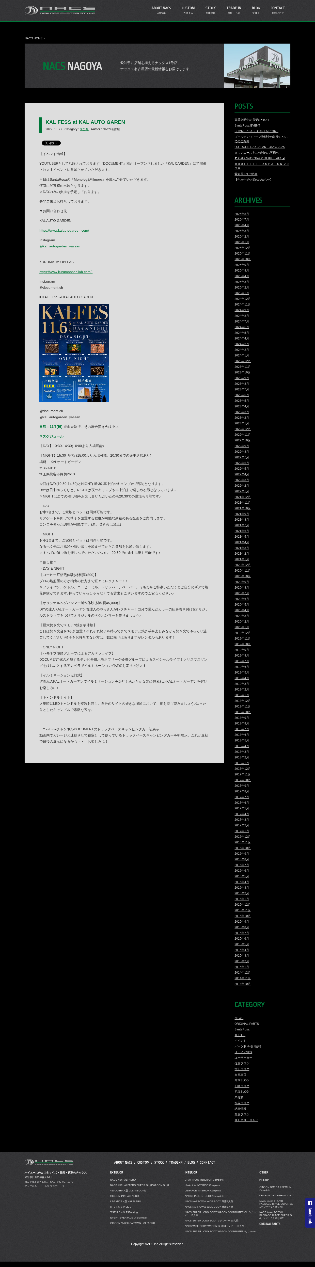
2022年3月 (242, 480)
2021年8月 (242, 519)
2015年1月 (242, 967)
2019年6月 (242, 667)
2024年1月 (242, 355)
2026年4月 (242, 225)
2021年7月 (242, 525)
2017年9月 (242, 785)
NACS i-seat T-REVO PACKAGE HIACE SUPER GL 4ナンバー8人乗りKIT (276, 1215)
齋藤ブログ (242, 1114)
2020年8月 (242, 587)
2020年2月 (242, 621)
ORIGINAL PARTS (247, 1024)
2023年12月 (243, 361)
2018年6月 (242, 735)
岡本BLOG (242, 1080)
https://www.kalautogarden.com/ (64, 230)
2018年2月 (242, 757)
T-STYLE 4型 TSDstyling (124, 1212)
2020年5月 (242, 604)
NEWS (239, 1018)
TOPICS (240, 1035)
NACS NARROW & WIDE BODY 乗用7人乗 (209, 1201)
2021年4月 (242, 542)
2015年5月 (242, 944)
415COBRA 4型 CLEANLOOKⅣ (128, 1190)
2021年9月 (242, 514)
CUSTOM (143, 1162)
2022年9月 (242, 446)
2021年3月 (242, 548)
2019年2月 (242, 689)
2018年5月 (242, 740)
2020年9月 (242, 582)
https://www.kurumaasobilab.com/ (66, 272)
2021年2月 (242, 553)
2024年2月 (242, 350)
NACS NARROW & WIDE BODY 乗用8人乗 (209, 1206)
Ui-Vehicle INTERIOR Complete (202, 1185)
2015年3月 (242, 955)
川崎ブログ (242, 1086)
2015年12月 (243, 904)
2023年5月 (242, 400)
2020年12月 (243, 565)
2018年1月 (242, 763)
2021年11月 (243, 502)
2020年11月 (243, 570)
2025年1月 (242, 293)
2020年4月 (242, 610)
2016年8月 (242, 859)
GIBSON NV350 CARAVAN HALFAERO (132, 1223)
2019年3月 (242, 684)
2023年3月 (242, 412)
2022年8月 (242, 451)
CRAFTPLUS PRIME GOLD (275, 1195)
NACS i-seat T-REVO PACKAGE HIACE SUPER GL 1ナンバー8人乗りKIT (276, 1204)
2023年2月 (242, 417)
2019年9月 (242, 650)
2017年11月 (243, 774)
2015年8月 (242, 927)
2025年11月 (243, 253)
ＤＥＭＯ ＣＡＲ (246, 1120)
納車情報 (240, 1108)
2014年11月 (243, 978)
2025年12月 (243, 248)
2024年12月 (243, 299)
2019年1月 (242, 695)
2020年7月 (242, 593)
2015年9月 (242, 921)
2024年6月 (242, 327)
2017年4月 (242, 814)
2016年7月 (242, 865)
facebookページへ (310, 1213)
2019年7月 (242, 661)
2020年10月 (243, 576)
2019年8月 (242, 655)
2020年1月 (242, 627)
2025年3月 (242, 282)
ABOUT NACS (123, 1162)
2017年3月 (242, 819)
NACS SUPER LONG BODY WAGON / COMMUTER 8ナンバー (220, 1231)
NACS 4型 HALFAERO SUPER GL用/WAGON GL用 (139, 1185)
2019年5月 (242, 672)
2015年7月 (242, 933)
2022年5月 (242, 468)
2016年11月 (243, 842)
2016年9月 (242, 853)
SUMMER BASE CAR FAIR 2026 (256, 131)
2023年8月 (242, 383)
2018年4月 (242, 746)
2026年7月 (242, 219)
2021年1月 (242, 559)
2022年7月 (242, 457)
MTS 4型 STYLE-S (120, 1206)
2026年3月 (242, 231)
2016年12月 (243, 836)
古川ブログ (242, 1069)
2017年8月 (242, 791)
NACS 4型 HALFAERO (123, 1179)
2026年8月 (242, 214)
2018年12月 (243, 701)
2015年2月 (242, 961)
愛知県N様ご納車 (246, 174)
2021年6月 (242, 531)
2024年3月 (242, 344)
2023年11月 (243, 367)
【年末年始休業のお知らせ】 (254, 179)
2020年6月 (242, 599)
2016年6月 (242, 870)
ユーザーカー (243, 1057)
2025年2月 (242, 287)
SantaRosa (242, 1029)
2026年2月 (242, 236)
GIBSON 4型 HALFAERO (124, 1196)
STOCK (159, 1162)
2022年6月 (242, 463)
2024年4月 (242, 338)
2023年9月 (242, 378)
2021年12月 (243, 497)
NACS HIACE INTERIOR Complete (204, 1196)
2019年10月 (243, 644)
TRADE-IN (176, 1162)
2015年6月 (242, 938)
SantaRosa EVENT (247, 125)
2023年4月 (242, 406)
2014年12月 (243, 972)
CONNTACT (207, 1162)
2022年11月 (243, 434)
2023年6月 (242, 395)
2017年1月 (242, 831)
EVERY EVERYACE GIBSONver (128, 1217)
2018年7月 (242, 729)
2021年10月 (243, 508)
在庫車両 (240, 1074)
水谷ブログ (242, 1103)
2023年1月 (242, 423)
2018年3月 (242, 752)
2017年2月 (242, 825)
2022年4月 (242, 474)
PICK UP (263, 1180)
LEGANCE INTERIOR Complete (203, 1190)
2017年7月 (242, 797)
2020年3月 (242, 616)
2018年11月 (243, 706)
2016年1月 (242, 899)
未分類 (84, 129)
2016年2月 (242, 893)
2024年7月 (242, 321)
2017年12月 (243, 768)
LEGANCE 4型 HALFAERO (125, 1201)
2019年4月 (242, 678)
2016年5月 (242, 876)
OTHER (263, 1172)
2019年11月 (243, 638)
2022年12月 (243, 429)
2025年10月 (243, 259)
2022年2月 (242, 485)
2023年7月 (242, 389)
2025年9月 (242, 265)
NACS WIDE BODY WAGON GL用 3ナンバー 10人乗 (214, 1226)
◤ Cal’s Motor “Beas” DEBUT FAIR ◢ (260, 158)
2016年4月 (242, 882)
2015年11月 (243, 910)
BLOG (191, 1162)
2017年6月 (242, 802)
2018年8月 (242, 723)
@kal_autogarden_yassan (59, 246)
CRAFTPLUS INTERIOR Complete (204, 1179)
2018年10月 (243, 712)
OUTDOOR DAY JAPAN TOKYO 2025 (260, 147)
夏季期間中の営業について (252, 120)
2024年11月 (243, 304)
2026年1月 (242, 242)
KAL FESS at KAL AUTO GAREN (85, 122)
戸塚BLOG (242, 1091)
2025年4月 (242, 276)
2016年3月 (242, 887)
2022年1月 (242, 491)
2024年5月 (242, 333)
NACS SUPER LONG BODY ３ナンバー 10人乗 (211, 1220)
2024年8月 (242, 316)
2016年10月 (243, 848)
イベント (240, 1040)
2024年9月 (242, 310)
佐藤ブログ (242, 1063)
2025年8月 (242, 270)
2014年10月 (243, 984)
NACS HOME (34, 38)
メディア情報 (243, 1052)
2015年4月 (242, 950)
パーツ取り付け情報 (248, 1046)
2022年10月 (243, 440)
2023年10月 (243, 372)
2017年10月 (243, 780)
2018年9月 (242, 718)
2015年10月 (243, 916)
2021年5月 (242, 536)
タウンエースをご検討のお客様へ (257, 152)
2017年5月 (242, 808)
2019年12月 (243, 633)
